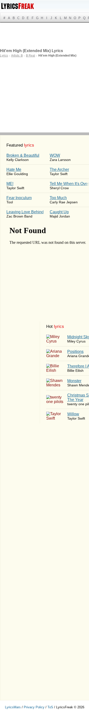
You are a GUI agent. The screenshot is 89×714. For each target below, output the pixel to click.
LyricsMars (13, 707)
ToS (50, 707)
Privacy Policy (34, 707)
